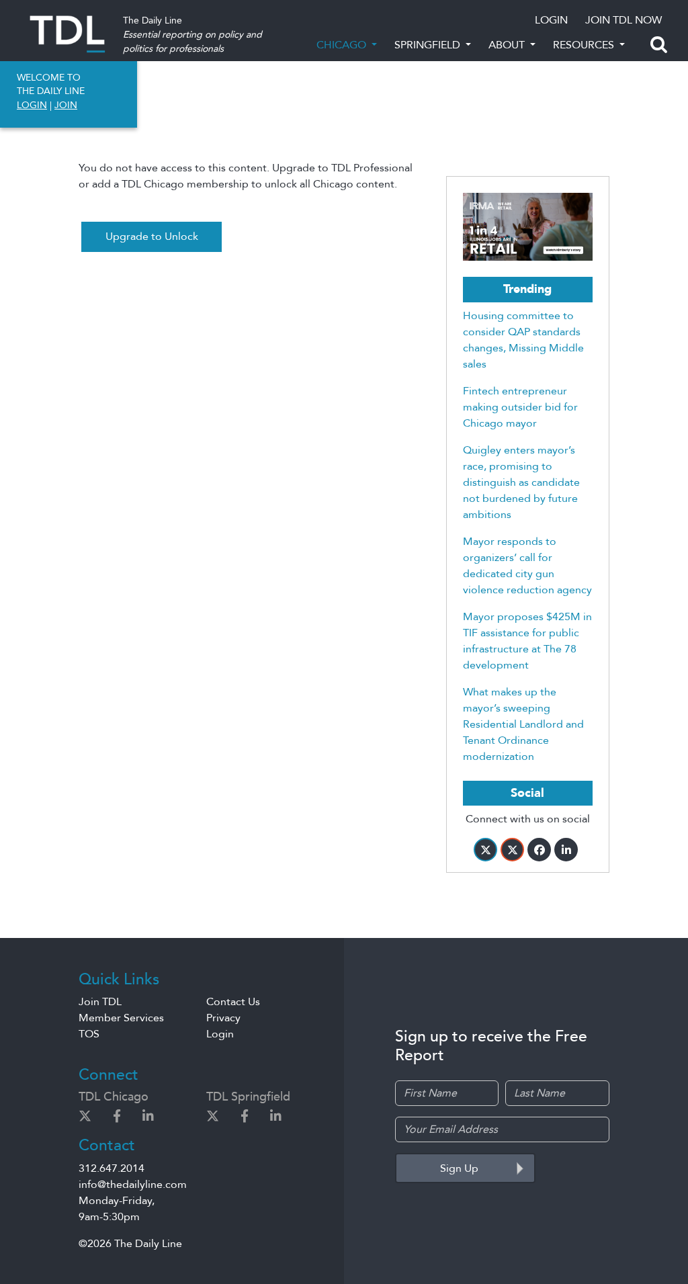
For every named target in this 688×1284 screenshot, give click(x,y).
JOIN (65, 105)
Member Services (121, 1018)
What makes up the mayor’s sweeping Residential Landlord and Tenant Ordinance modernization (523, 724)
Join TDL (100, 1001)
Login (220, 1034)
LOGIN (551, 20)
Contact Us (233, 1001)
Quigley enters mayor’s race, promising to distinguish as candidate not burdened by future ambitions (521, 482)
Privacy (223, 1018)
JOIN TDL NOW (623, 20)
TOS (89, 1034)
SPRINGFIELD (428, 45)
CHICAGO (342, 45)
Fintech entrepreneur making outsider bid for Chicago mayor (520, 407)
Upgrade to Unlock (151, 236)
